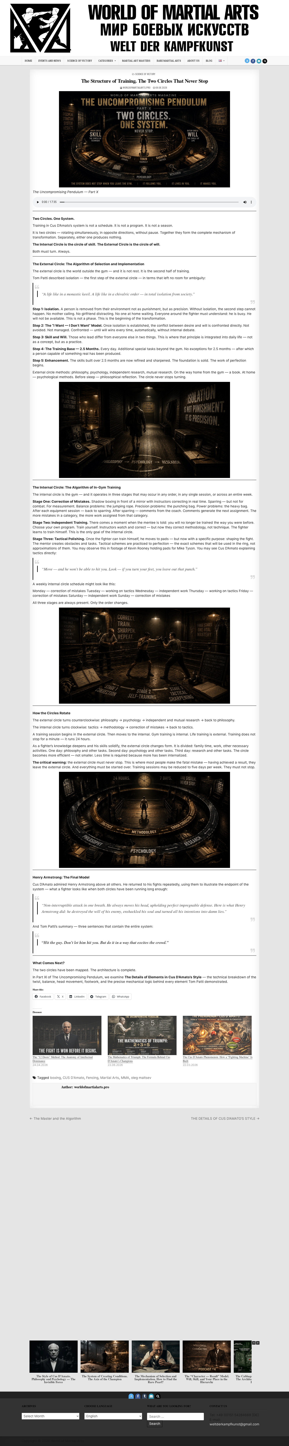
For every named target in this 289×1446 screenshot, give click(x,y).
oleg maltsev (141, 1078)
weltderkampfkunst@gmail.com (234, 1424)
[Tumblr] (144, 1396)
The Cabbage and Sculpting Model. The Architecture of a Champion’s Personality (155, 1379)
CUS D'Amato (73, 1078)
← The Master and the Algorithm (55, 1118)
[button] (258, 1343)
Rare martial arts (169, 60)
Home (28, 60)
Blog (209, 60)
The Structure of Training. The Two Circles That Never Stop (144, 80)
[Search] (264, 61)
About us (193, 60)
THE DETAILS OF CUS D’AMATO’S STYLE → (225, 1118)
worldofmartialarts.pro (136, 87)
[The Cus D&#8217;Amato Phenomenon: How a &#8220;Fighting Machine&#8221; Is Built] (218, 1035)
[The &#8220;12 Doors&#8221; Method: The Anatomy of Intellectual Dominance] (68, 1035)
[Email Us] (259, 61)
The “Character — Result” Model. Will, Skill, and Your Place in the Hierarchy (104, 1379)
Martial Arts (109, 1078)
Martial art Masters (136, 60)
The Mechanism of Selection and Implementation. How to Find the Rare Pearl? (53, 1379)
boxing (55, 1078)
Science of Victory (79, 60)
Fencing (92, 1078)
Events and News (49, 60)
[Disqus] (144, 1179)
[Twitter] (247, 60)
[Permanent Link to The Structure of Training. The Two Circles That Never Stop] (144, 139)
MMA (125, 1078)
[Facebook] (253, 61)
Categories (105, 60)
